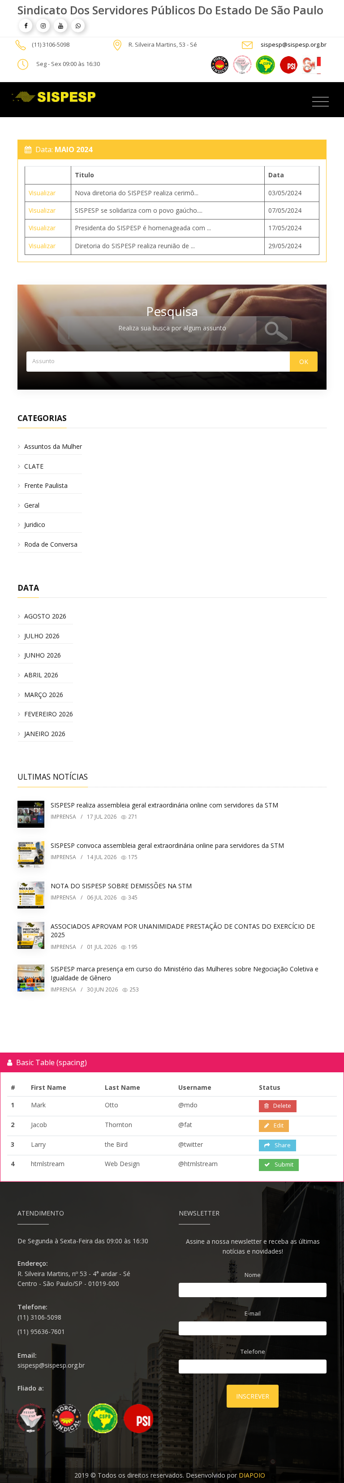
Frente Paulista (46, 485)
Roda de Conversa (50, 544)
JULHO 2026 (42, 636)
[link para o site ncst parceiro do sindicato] (220, 64)
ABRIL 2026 (41, 675)
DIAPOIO (252, 1475)
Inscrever (252, 1396)
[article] (25, 25)
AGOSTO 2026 (45, 616)
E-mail (253, 1313)
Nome (253, 1275)
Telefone (253, 1351)
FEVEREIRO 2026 (48, 714)
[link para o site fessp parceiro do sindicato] (242, 64)
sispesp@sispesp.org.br (294, 44)
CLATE (33, 466)
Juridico (34, 524)
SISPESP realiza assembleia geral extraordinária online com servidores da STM (164, 805)
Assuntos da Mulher (53, 446)
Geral (31, 505)
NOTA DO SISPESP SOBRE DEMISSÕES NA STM (121, 886)
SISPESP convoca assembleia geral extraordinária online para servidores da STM (167, 845)
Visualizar (42, 193)
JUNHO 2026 (42, 655)
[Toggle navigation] (320, 102)
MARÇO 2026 (43, 694)
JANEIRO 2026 (44, 733)
